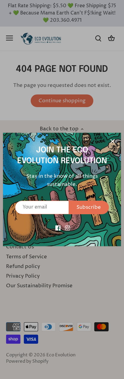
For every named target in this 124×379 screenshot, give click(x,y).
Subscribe (88, 207)
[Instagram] (67, 228)
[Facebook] (57, 228)
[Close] (112, 141)
